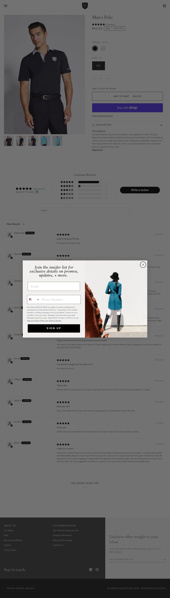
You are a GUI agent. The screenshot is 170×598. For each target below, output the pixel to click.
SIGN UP (54, 328)
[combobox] (33, 299)
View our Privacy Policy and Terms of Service (44, 320)
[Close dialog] (143, 265)
